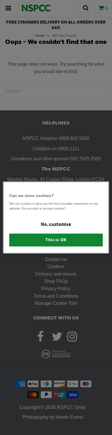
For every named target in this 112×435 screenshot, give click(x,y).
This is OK (56, 240)
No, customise (56, 224)
